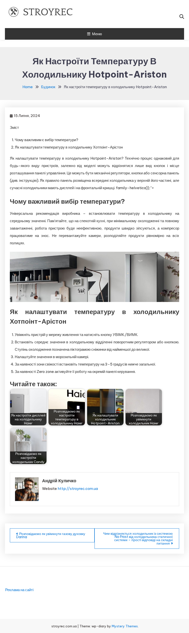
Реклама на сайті (19, 589)
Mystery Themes (125, 626)
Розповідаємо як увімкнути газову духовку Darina (50, 535)
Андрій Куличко (59, 480)
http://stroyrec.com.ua (78, 488)
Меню (97, 34)
